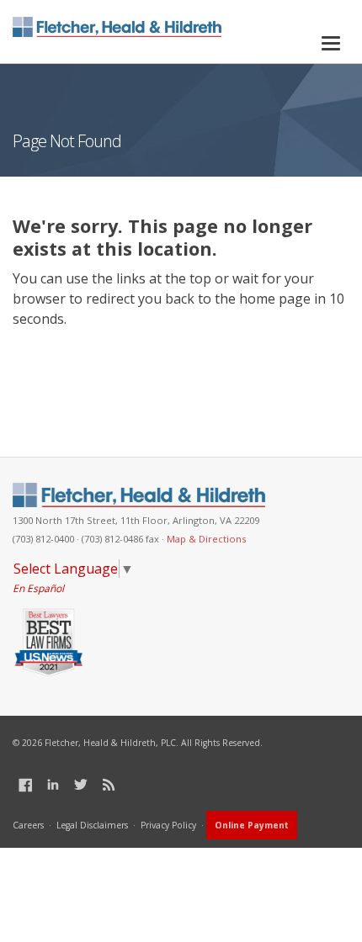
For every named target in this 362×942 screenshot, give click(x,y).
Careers (28, 825)
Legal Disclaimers (92, 825)
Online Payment (252, 825)
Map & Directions (206, 538)
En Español (38, 588)
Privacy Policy (168, 825)
